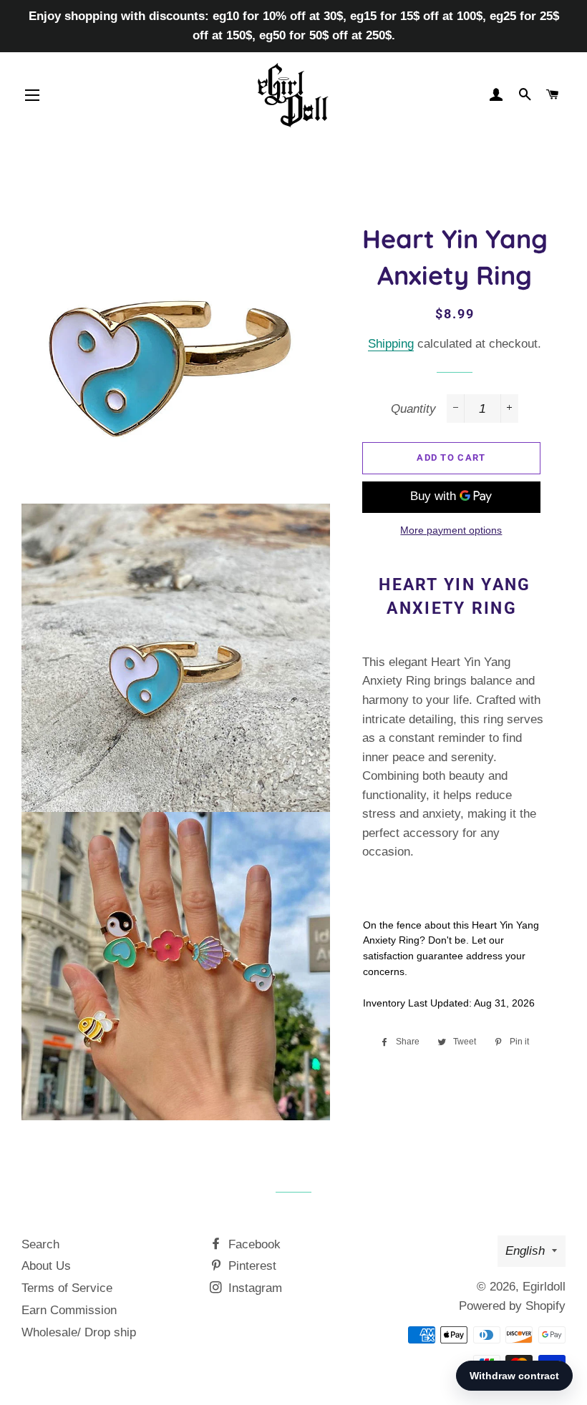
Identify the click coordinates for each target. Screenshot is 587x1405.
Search (40, 1244)
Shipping (391, 344)
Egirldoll (544, 1286)
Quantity (413, 409)
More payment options (451, 530)
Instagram (253, 1288)
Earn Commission (69, 1310)
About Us (46, 1266)
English (525, 1251)
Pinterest (250, 1266)
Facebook (253, 1244)
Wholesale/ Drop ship (78, 1332)
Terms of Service (66, 1288)
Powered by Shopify (512, 1306)
